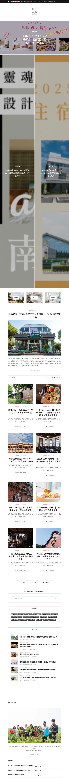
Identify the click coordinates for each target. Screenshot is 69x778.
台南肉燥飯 (35, 617)
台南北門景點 (52, 617)
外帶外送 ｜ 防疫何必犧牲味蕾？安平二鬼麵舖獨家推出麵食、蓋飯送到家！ (48, 412)
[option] (34, 154)
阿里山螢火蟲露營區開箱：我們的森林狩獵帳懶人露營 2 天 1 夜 (38, 637)
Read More (34, 754)
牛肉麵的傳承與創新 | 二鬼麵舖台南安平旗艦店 (48, 509)
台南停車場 (23, 619)
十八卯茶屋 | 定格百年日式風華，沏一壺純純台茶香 (20, 509)
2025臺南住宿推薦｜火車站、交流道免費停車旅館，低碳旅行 (38, 677)
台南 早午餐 (31, 619)
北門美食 (52, 619)
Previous (22, 582)
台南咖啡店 (15, 619)
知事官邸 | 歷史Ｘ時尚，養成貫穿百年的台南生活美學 (20, 460)
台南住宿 (52, 167)
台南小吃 (29, 614)
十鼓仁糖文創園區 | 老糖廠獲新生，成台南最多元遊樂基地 (20, 556)
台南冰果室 (43, 617)
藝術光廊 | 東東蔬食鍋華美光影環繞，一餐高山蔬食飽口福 (34, 315)
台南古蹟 (54, 614)
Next (47, 582)
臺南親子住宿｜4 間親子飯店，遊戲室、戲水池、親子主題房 (38, 662)
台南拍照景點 (46, 614)
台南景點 (17, 406)
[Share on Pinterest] (59, 377)
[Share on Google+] (57, 377)
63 (43, 582)
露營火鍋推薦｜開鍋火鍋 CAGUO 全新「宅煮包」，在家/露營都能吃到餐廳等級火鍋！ (38, 1)
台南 (20, 617)
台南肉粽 (39, 619)
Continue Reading (20, 426)
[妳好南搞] (34, 11)
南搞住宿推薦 (34, 29)
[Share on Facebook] (52, 377)
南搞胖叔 (13, 377)
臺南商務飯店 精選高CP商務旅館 (29, 654)
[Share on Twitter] (54, 377)
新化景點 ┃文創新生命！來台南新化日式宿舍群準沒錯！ (20, 412)
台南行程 (14, 617)
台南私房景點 (37, 614)
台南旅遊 (21, 614)
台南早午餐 (27, 617)
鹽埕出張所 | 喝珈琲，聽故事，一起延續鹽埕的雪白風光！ (48, 461)
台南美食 (17, 164)
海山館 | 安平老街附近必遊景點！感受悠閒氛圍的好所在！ (48, 556)
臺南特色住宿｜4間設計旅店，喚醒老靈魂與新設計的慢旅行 (37, 670)
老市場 (46, 619)
